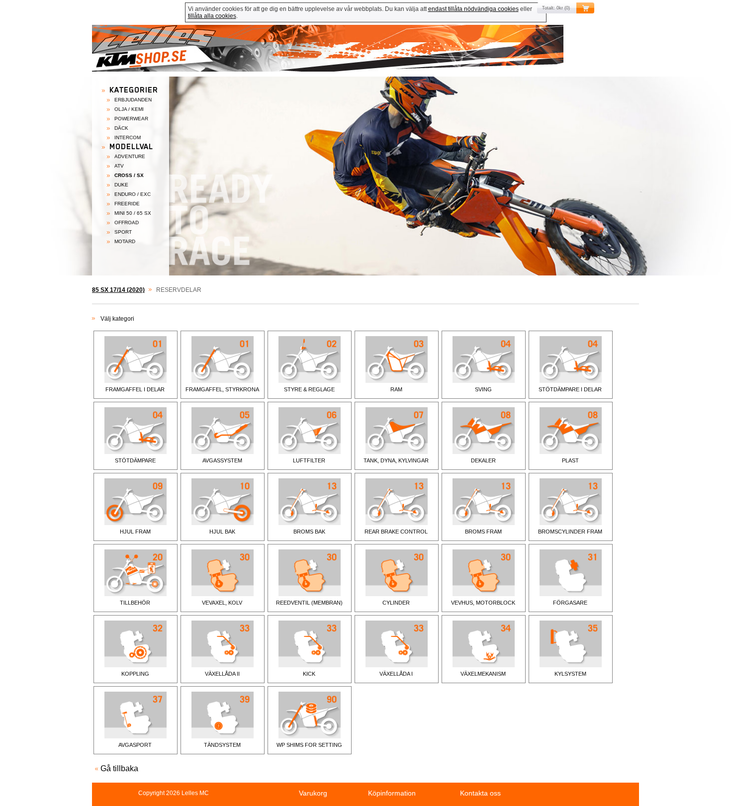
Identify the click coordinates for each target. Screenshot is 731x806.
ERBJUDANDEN (133, 99)
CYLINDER (396, 603)
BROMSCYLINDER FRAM (570, 532)
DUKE (121, 184)
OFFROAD (126, 222)
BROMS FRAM (483, 532)
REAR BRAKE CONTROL (396, 532)
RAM (396, 389)
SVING (483, 389)
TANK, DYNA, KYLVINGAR (396, 460)
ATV (119, 166)
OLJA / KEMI (129, 109)
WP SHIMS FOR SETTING (309, 745)
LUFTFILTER (309, 460)
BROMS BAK (309, 532)
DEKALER (483, 460)
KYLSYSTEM (570, 674)
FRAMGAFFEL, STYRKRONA (222, 389)
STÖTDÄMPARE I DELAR (570, 389)
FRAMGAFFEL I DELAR (135, 389)
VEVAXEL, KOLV (222, 603)
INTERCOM (127, 137)
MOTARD (124, 241)
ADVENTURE (129, 156)
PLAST (570, 460)
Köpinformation (392, 793)
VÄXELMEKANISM (483, 674)
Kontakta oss (480, 793)
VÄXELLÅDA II (222, 674)
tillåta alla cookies (212, 15)
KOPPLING (135, 674)
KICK (309, 674)
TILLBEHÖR (135, 603)
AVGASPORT (135, 745)
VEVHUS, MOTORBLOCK (483, 603)
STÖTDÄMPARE (135, 460)
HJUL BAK (222, 532)
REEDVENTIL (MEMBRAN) (309, 603)
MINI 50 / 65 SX (132, 213)
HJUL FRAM (135, 532)
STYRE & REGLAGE (309, 389)
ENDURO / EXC (132, 194)
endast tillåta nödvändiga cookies (473, 8)
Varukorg (313, 793)
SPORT (123, 232)
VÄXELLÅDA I (396, 674)
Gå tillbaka (119, 768)
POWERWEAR (131, 118)
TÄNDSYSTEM (222, 745)
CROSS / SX (129, 175)
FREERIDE (127, 203)
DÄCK (121, 128)
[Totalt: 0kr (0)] (365, 51)
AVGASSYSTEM (222, 460)
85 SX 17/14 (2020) (118, 289)
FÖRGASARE (570, 603)
